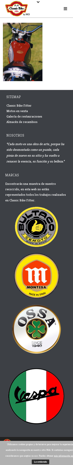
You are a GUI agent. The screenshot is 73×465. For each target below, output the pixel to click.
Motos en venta (17, 111)
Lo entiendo (40, 462)
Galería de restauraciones (24, 116)
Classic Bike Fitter (19, 105)
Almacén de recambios (21, 122)
